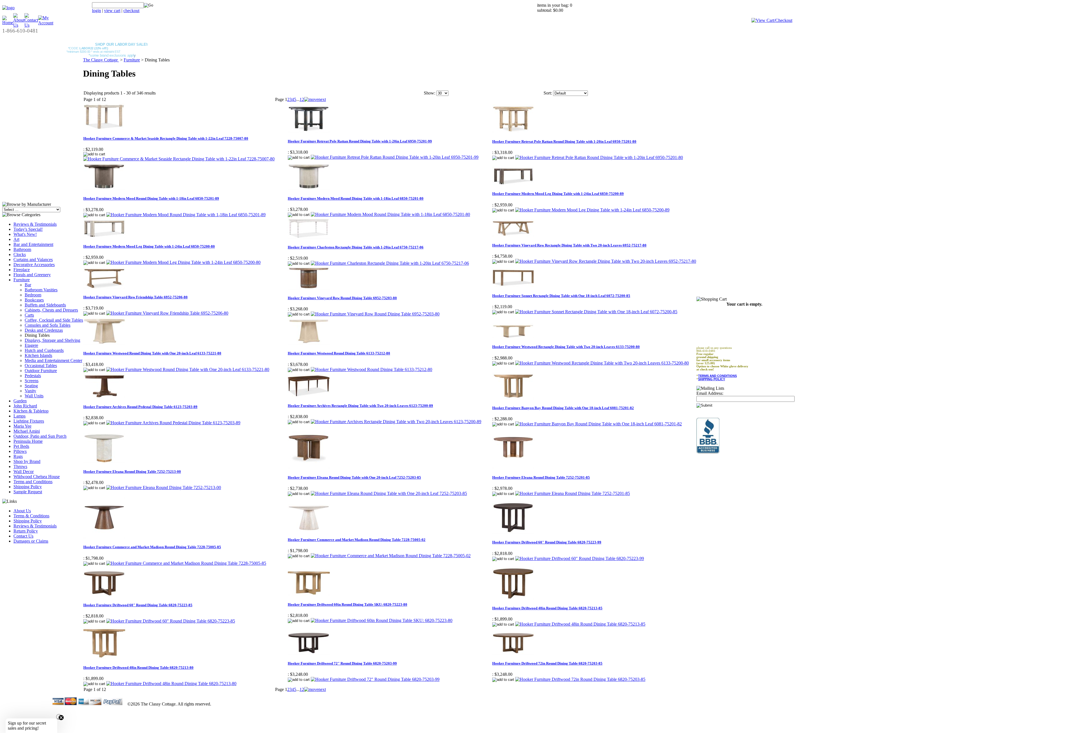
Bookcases (34, 300)
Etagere (31, 345)
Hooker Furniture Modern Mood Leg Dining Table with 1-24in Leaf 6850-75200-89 (558, 194)
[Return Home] (8, 7)
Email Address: (709, 393)
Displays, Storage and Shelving (52, 340)
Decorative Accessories (34, 264)
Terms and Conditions (32, 481)
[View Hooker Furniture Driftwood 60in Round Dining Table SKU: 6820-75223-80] (381, 620)
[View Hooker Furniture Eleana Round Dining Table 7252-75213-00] (163, 487)
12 (302, 99)
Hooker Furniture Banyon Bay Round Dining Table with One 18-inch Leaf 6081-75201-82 (563, 408)
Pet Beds (21, 446)
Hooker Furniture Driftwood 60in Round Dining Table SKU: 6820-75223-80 (347, 604)
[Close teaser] (59, 717)
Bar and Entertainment (33, 244)
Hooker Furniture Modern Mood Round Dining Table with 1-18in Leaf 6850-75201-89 (151, 198)
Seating (31, 385)
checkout (131, 10)
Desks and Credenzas (44, 330)
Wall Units (34, 395)
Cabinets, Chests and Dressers (51, 310)
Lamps (19, 416)
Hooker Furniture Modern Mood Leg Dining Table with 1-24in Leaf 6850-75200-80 (149, 246)
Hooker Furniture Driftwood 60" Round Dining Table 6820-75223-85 (137, 605)
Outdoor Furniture (41, 370)
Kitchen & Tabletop (31, 411)
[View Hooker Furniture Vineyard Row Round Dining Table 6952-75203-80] (375, 314)
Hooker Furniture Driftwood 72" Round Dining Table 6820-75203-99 (342, 663)
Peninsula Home (28, 441)
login (96, 10)
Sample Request (27, 491)
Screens (31, 380)
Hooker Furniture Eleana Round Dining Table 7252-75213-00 (132, 471)
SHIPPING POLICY (711, 379)
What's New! (25, 234)
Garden (20, 400)
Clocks (19, 254)
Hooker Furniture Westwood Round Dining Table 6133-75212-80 (339, 353)
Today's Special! (28, 229)
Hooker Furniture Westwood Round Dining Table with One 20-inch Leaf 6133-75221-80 (152, 353)
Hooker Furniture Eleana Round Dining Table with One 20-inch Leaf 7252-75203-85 (354, 477)
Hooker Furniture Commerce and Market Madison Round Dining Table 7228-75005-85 (152, 547)
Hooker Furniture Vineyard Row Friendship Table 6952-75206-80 (135, 297)
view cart (112, 10)
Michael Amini (26, 431)
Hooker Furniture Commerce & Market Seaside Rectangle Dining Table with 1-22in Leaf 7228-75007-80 (165, 138)
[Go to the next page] (315, 99)
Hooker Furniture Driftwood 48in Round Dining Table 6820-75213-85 (547, 608)
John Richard (25, 406)
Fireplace (21, 269)
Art (16, 239)
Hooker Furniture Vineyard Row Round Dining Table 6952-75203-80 (342, 298)
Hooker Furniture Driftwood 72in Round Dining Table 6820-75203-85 (547, 663)
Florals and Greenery (32, 274)
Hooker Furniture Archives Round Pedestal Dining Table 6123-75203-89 (140, 407)
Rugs (18, 456)
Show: (429, 93)
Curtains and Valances (33, 259)
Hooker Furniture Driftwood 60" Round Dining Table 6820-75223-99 (546, 542)
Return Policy (25, 531)
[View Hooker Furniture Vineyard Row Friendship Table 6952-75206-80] (167, 313)
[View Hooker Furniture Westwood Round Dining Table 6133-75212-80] (371, 369)
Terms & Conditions (31, 515)
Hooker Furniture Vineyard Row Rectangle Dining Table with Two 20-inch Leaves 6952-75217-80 (569, 245)
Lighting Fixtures (28, 421)
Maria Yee (22, 426)
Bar (28, 284)
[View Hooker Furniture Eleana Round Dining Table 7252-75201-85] (572, 493)
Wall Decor (23, 471)
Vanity (30, 390)
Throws (20, 466)
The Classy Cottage (101, 59)
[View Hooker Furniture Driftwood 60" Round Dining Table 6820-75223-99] (579, 558)
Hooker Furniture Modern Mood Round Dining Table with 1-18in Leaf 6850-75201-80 (356, 198)
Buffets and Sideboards (45, 305)
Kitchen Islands (38, 355)
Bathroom (22, 249)
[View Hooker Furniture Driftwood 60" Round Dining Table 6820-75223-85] (170, 621)
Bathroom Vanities (41, 289)
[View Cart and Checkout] (771, 20)
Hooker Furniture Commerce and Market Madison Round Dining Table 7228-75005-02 (356, 540)
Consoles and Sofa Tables (47, 325)
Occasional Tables (41, 365)
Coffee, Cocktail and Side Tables (54, 320)
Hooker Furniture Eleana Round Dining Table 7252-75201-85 (541, 477)
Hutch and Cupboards (44, 350)
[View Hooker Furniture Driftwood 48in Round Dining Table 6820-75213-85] (580, 624)
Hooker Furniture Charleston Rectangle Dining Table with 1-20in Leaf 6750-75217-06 (356, 247)
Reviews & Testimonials (35, 224)
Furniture (21, 279)
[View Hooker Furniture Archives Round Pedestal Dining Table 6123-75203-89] (173, 422)
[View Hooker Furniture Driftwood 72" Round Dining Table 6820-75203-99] (375, 679)
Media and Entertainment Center (53, 360)
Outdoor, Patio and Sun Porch (39, 436)
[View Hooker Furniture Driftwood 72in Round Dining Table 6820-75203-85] (580, 679)
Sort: (548, 93)
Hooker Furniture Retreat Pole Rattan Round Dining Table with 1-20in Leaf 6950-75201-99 (360, 141)
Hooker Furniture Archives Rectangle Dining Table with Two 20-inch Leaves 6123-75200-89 (360, 406)
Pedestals (33, 375)
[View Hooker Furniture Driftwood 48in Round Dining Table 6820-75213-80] (171, 683)
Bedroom (33, 294)
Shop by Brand (26, 461)
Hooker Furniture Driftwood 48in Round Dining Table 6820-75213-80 (138, 667)
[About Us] (18, 25)
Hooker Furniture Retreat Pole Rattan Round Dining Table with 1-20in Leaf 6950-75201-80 (564, 141)
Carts (29, 315)
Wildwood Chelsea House (36, 476)
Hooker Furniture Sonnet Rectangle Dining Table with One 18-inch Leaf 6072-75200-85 (561, 296)
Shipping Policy (27, 486)
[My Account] (45, 22)
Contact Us (23, 536)
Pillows (20, 451)
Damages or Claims (30, 541)
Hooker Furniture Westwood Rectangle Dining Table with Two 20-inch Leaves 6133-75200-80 (566, 347)
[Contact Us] (31, 25)
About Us (22, 510)
